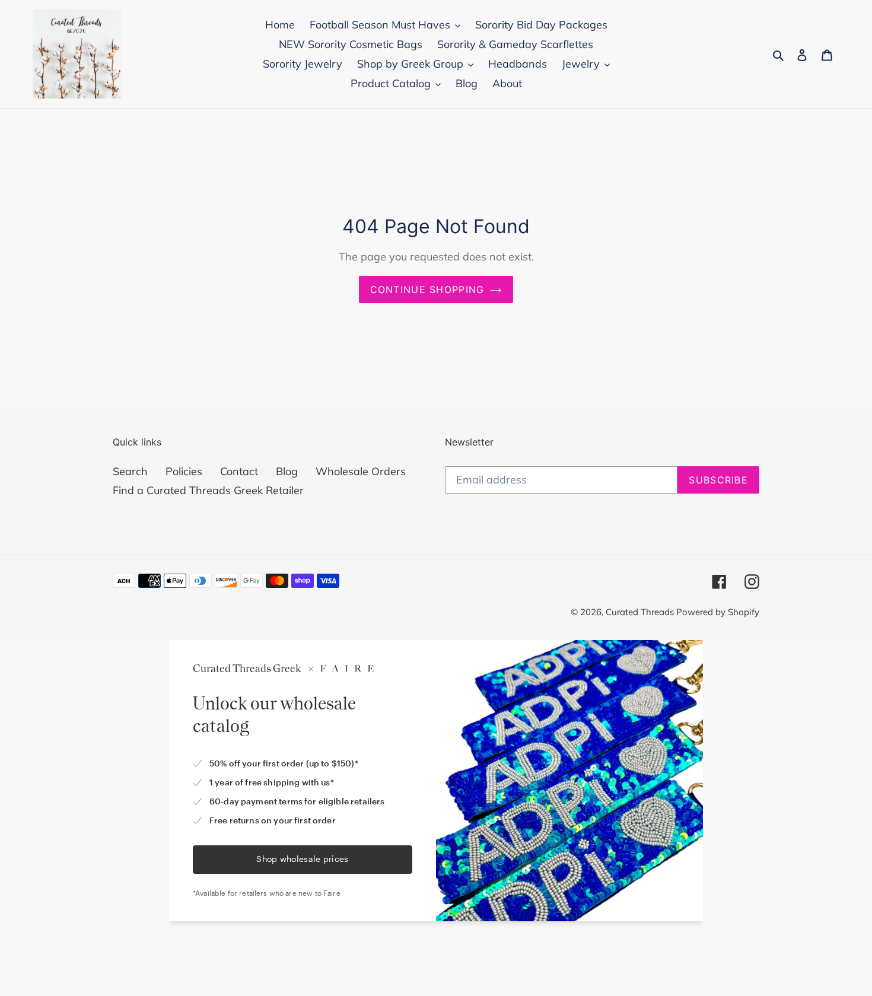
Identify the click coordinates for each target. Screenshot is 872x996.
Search (130, 471)
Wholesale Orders (361, 471)
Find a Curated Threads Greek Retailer (208, 490)
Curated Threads (641, 612)
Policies (184, 471)
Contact (239, 471)
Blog (287, 471)
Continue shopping (427, 289)
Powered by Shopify (717, 612)
